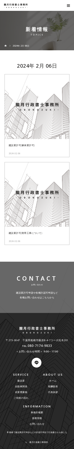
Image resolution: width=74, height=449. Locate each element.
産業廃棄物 (21, 392)
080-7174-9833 (40, 346)
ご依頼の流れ (21, 398)
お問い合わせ (37, 424)
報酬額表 (53, 386)
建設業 (21, 380)
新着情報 (37, 418)
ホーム (53, 380)
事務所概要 (37, 412)
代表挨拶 (53, 392)
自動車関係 (21, 386)
